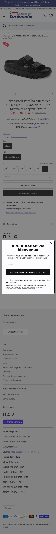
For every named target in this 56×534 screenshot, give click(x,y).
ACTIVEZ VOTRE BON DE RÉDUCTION (28, 272)
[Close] (51, 243)
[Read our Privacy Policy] (48, 286)
